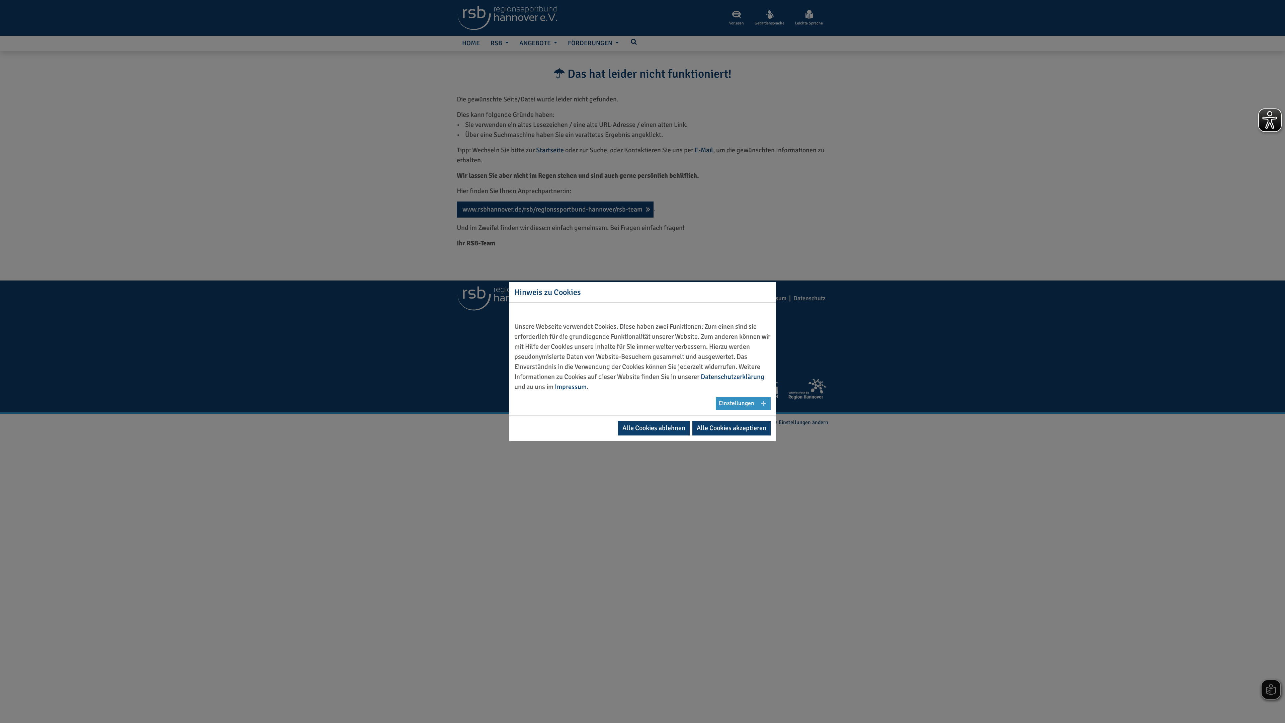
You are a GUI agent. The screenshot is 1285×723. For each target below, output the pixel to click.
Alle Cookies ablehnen (653, 428)
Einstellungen (736, 403)
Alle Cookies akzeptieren (731, 428)
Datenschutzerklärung (732, 377)
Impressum (571, 387)
